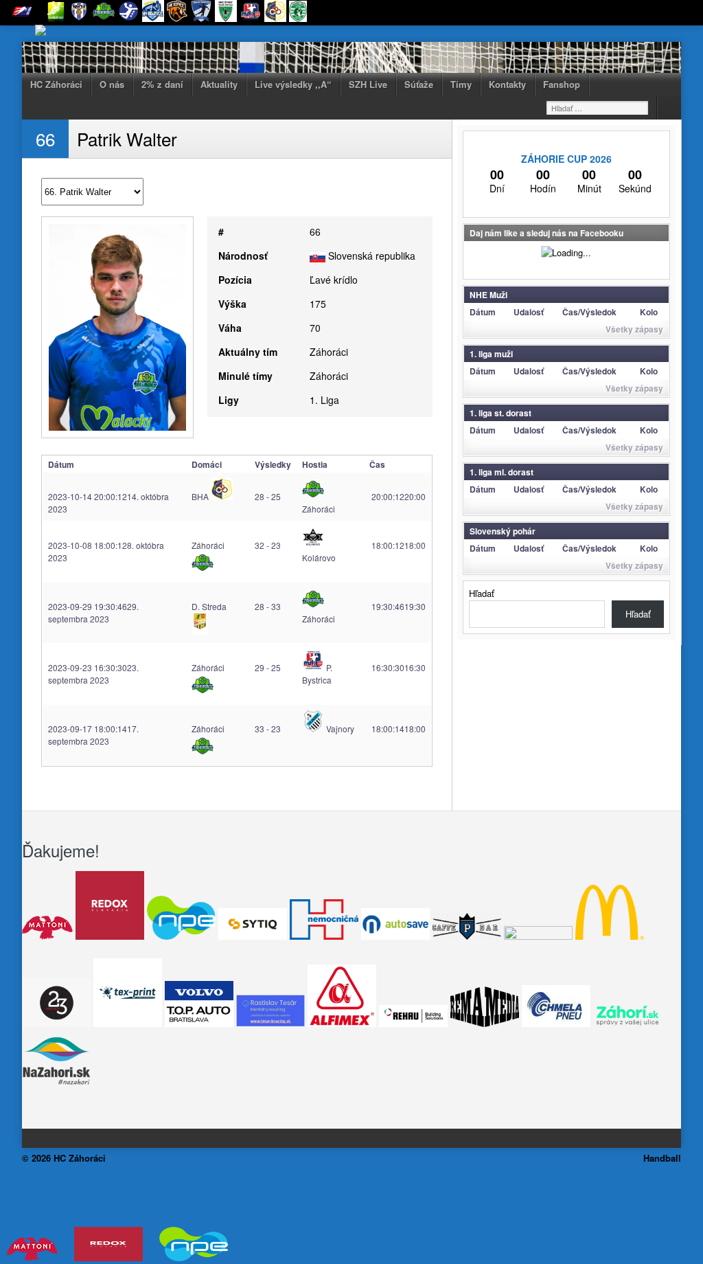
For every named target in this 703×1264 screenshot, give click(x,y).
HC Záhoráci (56, 84)
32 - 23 (268, 545)
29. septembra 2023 (93, 612)
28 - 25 (268, 496)
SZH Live (368, 84)
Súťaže (418, 84)
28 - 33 (268, 606)
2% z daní (162, 84)
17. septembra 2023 (93, 735)
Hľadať (481, 593)
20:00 (397, 496)
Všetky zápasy (634, 329)
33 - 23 (268, 728)
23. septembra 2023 (93, 674)
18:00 (397, 545)
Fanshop (561, 84)
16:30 (397, 667)
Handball (662, 1157)
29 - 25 (268, 667)
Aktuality (219, 84)
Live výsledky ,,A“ (293, 84)
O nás (112, 84)
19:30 (397, 606)
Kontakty (507, 84)
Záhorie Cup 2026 (566, 159)
